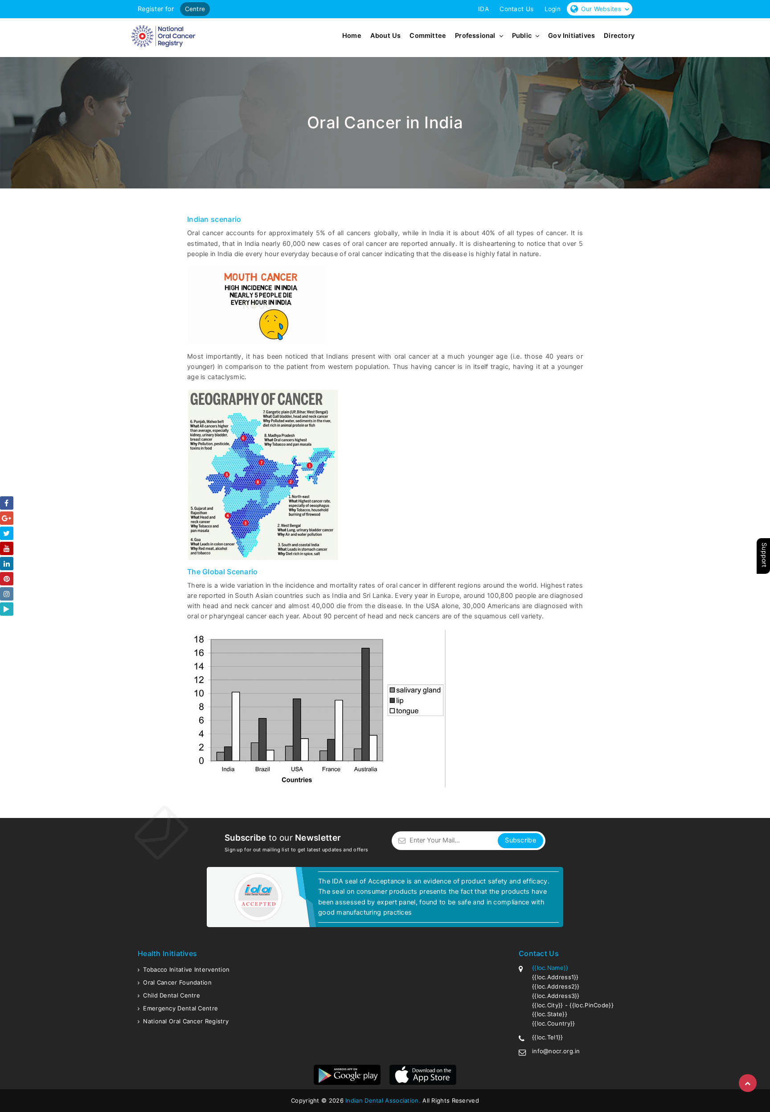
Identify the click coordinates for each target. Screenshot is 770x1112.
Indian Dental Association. (383, 1100)
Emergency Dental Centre (180, 1008)
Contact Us (516, 8)
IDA (483, 8)
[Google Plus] (6, 518)
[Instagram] (6, 594)
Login (553, 8)
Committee (428, 36)
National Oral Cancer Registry (186, 1021)
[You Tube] (6, 548)
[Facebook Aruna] (6, 503)
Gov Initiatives (571, 36)
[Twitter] (6, 533)
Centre (195, 8)
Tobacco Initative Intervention (186, 969)
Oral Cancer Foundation (177, 982)
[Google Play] (6, 609)
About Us (385, 36)
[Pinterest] (6, 578)
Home (351, 36)
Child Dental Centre (171, 995)
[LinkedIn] (6, 563)
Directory (619, 36)
